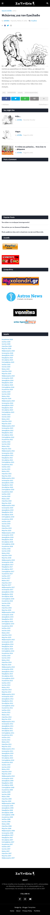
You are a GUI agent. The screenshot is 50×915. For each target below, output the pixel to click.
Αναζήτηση (47, 3)
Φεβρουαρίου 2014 (8, 667)
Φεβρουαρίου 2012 (8, 721)
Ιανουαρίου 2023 (7, 428)
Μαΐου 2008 (6, 824)
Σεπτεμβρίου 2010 (8, 760)
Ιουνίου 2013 (6, 685)
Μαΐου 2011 (6, 742)
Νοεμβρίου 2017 (7, 567)
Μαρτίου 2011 (6, 746)
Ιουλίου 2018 (6, 549)
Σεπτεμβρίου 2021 (8, 462)
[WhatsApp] (25, 99)
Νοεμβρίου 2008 (7, 810)
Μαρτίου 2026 (6, 348)
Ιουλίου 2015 (6, 628)
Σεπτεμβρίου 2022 (8, 437)
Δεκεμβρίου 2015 (7, 617)
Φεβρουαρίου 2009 (8, 803)
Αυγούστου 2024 (7, 389)
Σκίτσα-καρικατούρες (31, 92)
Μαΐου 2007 (6, 851)
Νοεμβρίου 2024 (7, 383)
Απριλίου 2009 (7, 799)
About (18, 911)
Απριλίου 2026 (7, 346)
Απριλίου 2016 (7, 608)
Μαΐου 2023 (6, 419)
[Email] (11, 25)
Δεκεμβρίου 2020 (7, 483)
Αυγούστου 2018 (7, 546)
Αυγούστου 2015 (7, 626)
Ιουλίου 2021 (6, 467)
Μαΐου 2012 (6, 715)
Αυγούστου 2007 (7, 844)
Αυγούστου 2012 (7, 708)
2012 (14, 11)
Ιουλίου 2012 (6, 710)
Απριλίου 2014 (7, 662)
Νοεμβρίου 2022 (7, 433)
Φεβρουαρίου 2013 (8, 694)
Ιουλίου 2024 (6, 392)
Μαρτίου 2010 (6, 774)
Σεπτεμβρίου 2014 (8, 651)
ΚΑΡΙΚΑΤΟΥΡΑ (12, 92)
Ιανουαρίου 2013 (7, 696)
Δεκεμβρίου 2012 (7, 699)
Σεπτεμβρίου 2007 (8, 842)
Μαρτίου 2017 (6, 585)
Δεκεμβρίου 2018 (7, 537)
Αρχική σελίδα (7, 11)
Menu (2, 3)
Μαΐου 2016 (6, 606)
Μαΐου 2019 (6, 526)
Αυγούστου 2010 (7, 762)
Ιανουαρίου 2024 (7, 403)
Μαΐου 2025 (6, 369)
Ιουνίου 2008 (6, 822)
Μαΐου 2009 (6, 796)
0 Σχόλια (34, 21)
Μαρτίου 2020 (6, 503)
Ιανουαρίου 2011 (7, 751)
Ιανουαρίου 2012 (7, 724)
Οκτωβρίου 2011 (7, 731)
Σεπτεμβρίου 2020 (8, 489)
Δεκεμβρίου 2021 (7, 455)
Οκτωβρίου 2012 (7, 703)
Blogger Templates (28, 907)
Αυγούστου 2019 (7, 519)
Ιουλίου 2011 (6, 737)
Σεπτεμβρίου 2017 (8, 571)
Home (12, 911)
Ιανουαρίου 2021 (7, 480)
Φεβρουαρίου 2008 (8, 831)
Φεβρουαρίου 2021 (8, 478)
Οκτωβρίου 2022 (7, 435)
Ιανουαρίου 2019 (7, 535)
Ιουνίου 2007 (6, 849)
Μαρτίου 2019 (6, 530)
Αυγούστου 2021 (7, 464)
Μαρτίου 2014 (6, 665)
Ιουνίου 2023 (6, 417)
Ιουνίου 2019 (6, 524)
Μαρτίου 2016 (6, 610)
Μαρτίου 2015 (6, 637)
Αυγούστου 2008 (7, 817)
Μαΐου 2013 (6, 687)
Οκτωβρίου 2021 (7, 460)
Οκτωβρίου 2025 (7, 360)
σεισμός (20, 92)
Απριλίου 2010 (7, 771)
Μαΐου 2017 (6, 580)
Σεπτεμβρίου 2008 (8, 815)
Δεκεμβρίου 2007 (7, 835)
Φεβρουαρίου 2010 (8, 776)
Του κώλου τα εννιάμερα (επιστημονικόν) (15, 222)
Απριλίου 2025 (7, 371)
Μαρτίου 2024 (6, 398)
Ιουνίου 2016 (6, 603)
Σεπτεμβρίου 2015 (8, 624)
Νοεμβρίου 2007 (7, 837)
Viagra (17, 131)
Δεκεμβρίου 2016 (7, 592)
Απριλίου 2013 (7, 690)
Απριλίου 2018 (7, 555)
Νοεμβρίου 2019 (7, 512)
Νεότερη (6, 104)
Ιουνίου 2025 (6, 367)
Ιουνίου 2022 (6, 444)
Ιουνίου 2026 (6, 344)
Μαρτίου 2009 (6, 801)
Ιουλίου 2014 (6, 656)
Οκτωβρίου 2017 (7, 569)
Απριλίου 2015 (7, 635)
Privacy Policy (27, 911)
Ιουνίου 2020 (6, 496)
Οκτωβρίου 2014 (7, 649)
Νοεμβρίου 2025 (7, 358)
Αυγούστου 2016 (7, 601)
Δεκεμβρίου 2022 (7, 430)
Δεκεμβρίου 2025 (7, 355)
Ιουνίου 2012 (6, 712)
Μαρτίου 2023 (6, 424)
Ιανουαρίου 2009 (7, 806)
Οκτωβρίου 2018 (7, 542)
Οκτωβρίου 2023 (7, 410)
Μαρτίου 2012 (6, 719)
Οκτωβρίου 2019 (7, 515)
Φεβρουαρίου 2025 (8, 376)
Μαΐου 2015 (6, 633)
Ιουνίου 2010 (6, 767)
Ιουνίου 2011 (6, 740)
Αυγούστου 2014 (7, 653)
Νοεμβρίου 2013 (7, 674)
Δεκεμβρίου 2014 (7, 644)
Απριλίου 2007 (7, 853)
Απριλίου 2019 (7, 528)
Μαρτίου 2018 (6, 558)
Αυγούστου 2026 (7, 339)
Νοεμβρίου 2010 (7, 756)
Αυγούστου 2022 (7, 439)
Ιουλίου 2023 (6, 414)
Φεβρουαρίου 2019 (8, 533)
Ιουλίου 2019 (6, 521)
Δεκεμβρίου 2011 (7, 726)
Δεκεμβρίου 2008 (7, 808)
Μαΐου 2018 (6, 553)
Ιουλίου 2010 (6, 765)
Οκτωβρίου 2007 (7, 840)
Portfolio (37, 911)
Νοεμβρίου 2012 (7, 701)
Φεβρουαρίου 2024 (8, 401)
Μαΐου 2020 (6, 499)
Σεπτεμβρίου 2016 (8, 599)
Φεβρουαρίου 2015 (8, 640)
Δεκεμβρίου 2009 (7, 781)
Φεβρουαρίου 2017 (8, 587)
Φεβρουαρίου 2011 (8, 749)
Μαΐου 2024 (6, 396)
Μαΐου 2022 (6, 446)
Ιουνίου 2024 (6, 394)
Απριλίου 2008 (7, 826)
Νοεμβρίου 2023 (7, 408)
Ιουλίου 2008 (6, 819)
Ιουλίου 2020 (6, 494)
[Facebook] (5, 25)
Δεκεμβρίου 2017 (7, 565)
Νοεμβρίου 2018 (7, 539)
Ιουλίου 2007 (6, 846)
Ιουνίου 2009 (6, 794)
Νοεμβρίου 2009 (7, 783)
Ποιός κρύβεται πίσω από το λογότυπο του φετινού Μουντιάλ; (22, 232)
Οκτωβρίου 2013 (7, 676)
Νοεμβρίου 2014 (7, 646)
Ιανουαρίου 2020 (7, 508)
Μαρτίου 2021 (6, 476)
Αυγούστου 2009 (7, 790)
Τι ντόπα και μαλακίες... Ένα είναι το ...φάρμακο (30, 148)
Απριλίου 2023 (7, 421)
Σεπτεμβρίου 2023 (8, 412)
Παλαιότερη (43, 104)
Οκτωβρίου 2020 (7, 487)
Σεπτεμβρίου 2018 (8, 544)
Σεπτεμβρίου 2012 (8, 706)
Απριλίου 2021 (7, 474)
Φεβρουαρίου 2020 (8, 505)
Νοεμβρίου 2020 (7, 485)
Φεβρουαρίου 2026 (8, 351)
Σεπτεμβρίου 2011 (8, 733)
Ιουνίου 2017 (6, 578)
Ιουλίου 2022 (6, 442)
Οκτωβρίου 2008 (7, 812)
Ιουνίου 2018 (6, 551)
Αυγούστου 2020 (7, 492)
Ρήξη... (18, 116)
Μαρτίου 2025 (6, 373)
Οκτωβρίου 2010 (7, 758)
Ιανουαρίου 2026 (7, 353)
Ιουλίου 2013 (6, 683)
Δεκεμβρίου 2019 (7, 510)
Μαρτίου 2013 (6, 692)
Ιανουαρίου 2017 (7, 589)
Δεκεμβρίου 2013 (7, 671)
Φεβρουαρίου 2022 (8, 451)
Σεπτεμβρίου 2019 (8, 517)
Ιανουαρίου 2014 (7, 669)
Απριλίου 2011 (7, 744)
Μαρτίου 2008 (6, 828)
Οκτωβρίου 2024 (7, 385)
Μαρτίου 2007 (6, 856)
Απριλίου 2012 (7, 717)
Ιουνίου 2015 (6, 630)
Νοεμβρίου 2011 (7, 728)
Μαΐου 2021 (6, 471)
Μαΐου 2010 (6, 769)
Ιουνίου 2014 (6, 658)
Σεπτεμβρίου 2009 (8, 787)
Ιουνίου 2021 (6, 469)
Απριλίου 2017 (7, 583)
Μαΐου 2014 (6, 660)
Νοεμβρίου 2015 (7, 619)
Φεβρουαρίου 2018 (8, 560)
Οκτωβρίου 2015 (7, 621)
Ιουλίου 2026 (6, 342)
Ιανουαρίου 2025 (7, 378)
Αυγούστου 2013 (7, 680)
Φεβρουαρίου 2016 (8, 612)
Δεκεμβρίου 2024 (7, 380)
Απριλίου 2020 (7, 501)
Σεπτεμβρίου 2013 (8, 678)
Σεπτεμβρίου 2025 (8, 362)
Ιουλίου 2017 (6, 576)
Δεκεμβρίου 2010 (7, 753)
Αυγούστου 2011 (7, 735)
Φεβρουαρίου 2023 (8, 426)
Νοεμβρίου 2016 (7, 594)
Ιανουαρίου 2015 (7, 642)
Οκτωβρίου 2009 (7, 785)
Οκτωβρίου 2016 (7, 596)
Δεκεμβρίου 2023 (7, 405)
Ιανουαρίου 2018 (7, 562)
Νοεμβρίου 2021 (7, 458)
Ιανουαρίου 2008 (7, 833)
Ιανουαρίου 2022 (7, 453)
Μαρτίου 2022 (6, 449)
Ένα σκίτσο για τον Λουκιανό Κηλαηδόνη (15, 227)
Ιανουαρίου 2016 (7, 615)
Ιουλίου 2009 (6, 792)
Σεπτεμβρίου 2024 (8, 387)
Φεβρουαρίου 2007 (8, 858)
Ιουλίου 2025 (6, 364)
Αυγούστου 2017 (7, 574)
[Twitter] (8, 25)
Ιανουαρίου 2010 (7, 778)
